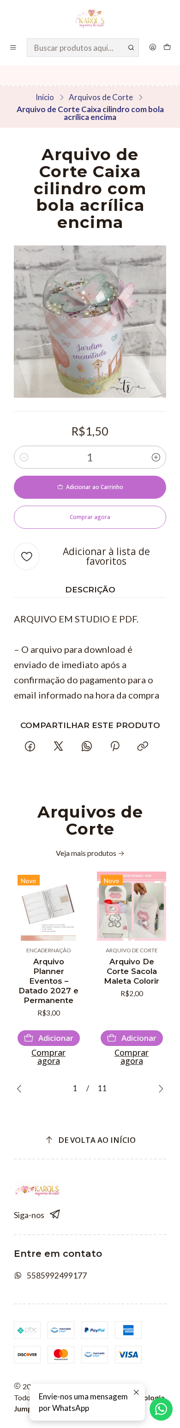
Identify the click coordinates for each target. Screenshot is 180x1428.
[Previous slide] (21, 1088)
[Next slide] (159, 1088)
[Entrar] (152, 47)
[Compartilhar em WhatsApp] (86, 746)
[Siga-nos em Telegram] (55, 1214)
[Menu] (13, 47)
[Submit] (131, 47)
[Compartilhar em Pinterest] (115, 746)
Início (45, 97)
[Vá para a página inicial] (90, 18)
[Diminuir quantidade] (24, 457)
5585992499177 (57, 1275)
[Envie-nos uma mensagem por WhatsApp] (161, 1409)
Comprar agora (48, 1056)
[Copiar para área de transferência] (143, 746)
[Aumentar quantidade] (156, 457)
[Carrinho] (167, 47)
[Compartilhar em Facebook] (30, 746)
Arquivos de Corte (101, 97)
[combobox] (83, 47)
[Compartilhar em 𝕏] (58, 746)
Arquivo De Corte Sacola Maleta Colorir (131, 971)
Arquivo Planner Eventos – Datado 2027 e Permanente (48, 981)
